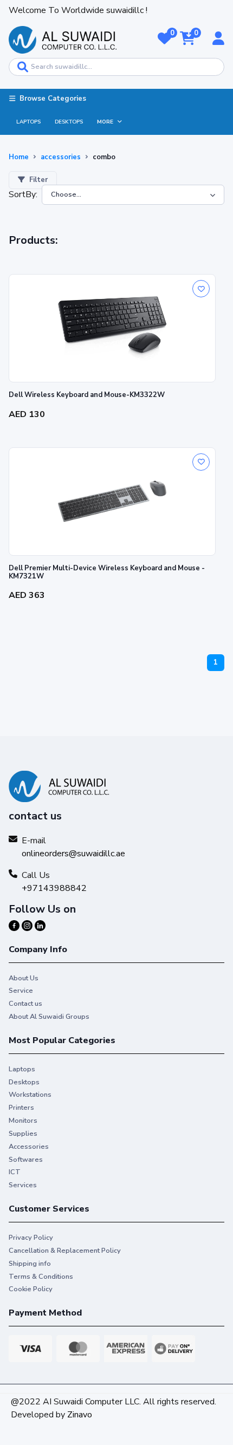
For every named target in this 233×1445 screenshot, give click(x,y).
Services (23, 1185)
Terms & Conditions (41, 1276)
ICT (15, 1172)
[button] (164, 39)
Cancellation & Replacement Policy (65, 1250)
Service (21, 990)
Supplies (23, 1133)
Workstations (30, 1094)
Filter (38, 180)
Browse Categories (53, 98)
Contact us (25, 1003)
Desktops (69, 122)
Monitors (23, 1120)
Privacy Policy (31, 1237)
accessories (61, 157)
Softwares (26, 1159)
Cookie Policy (31, 1289)
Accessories (29, 1146)
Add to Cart (112, 432)
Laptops (28, 122)
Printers (21, 1107)
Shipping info (30, 1263)
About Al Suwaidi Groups (49, 1016)
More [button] (105, 122)
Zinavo (79, 1415)
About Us (23, 978)
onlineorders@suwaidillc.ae (73, 854)
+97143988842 (54, 888)
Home (19, 157)
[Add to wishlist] (201, 288)
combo (104, 157)
